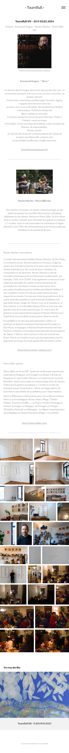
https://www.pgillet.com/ (34, 423)
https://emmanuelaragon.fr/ (34, 149)
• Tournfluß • (34, 7)
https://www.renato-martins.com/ (34, 350)
